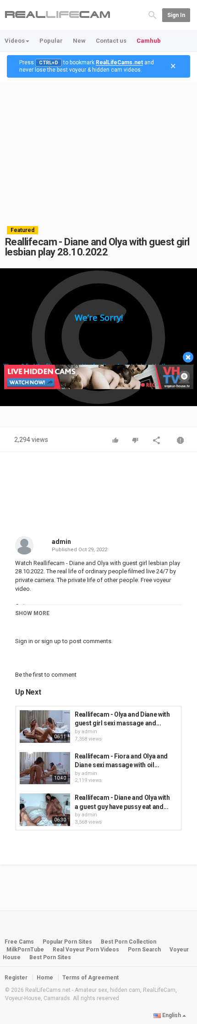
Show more (32, 613)
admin (61, 541)
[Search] (152, 14)
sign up (51, 641)
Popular (51, 40)
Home (45, 977)
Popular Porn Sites (67, 942)
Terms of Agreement (90, 977)
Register (16, 977)
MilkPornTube (25, 949)
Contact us (111, 40)
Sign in (176, 15)
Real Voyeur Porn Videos (86, 949)
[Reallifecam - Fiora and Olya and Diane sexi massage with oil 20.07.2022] (45, 768)
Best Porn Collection (128, 942)
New (79, 40)
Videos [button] (15, 40)
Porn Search (144, 949)
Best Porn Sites (50, 957)
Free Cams (19, 942)
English (171, 1015)
